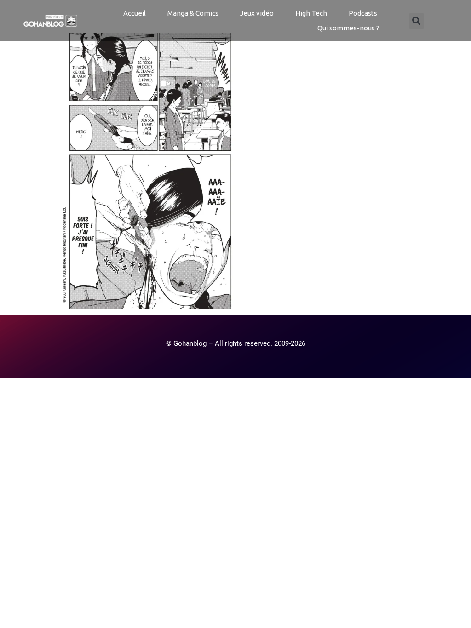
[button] (416, 21)
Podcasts (363, 13)
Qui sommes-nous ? (348, 28)
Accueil (134, 13)
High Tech (311, 13)
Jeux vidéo (257, 13)
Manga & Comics (192, 13)
